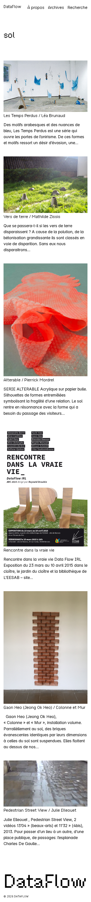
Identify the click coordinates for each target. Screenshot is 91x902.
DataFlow (12, 6)
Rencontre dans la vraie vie (29, 550)
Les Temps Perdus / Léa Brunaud (34, 116)
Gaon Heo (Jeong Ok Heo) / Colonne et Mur (44, 708)
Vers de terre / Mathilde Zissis (32, 217)
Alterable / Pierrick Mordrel (29, 380)
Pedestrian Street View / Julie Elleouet (40, 810)
